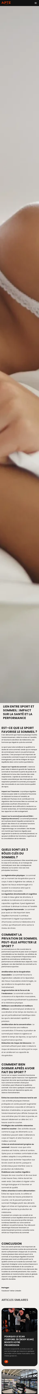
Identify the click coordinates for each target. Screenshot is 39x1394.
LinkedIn (18, 1291)
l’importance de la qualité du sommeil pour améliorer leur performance (19, 959)
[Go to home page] (6, 3)
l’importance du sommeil (19, 1232)
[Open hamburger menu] (36, 3)
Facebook (5, 1291)
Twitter (12, 1291)
